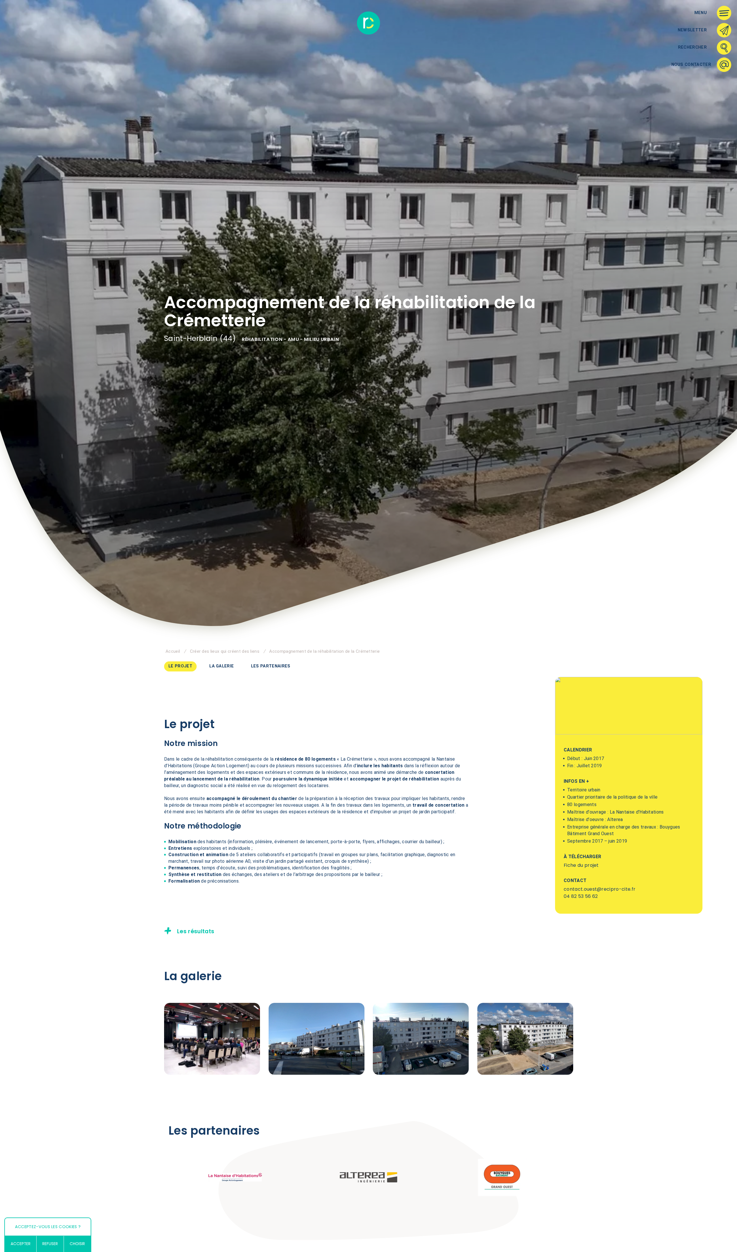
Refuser (50, 1244)
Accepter (21, 1244)
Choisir (77, 1244)
